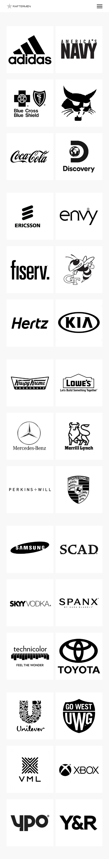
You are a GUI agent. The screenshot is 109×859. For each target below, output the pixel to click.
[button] (99, 6)
